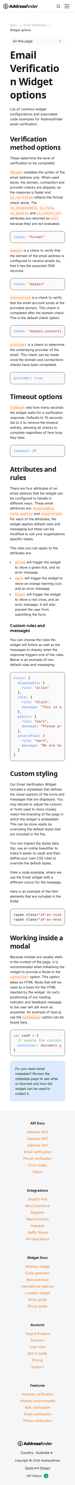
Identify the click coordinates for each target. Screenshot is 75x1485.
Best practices (37, 1280)
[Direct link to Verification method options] (6, 143)
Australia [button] (42, 1453)
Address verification (37, 1394)
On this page (22, 41)
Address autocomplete (37, 1401)
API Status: (34, 1476)
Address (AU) (37, 1132)
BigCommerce (37, 1219)
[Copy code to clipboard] (61, 234)
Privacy (45, 1468)
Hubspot (37, 1226)
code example (33, 872)
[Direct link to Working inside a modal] (6, 942)
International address (37, 1286)
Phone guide (37, 1306)
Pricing (37, 1360)
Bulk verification (37, 1407)
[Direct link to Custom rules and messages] (6, 628)
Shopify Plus (37, 1199)
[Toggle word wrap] (53, 329)
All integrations (37, 1239)
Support (37, 1367)
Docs (13, 25)
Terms (29, 1468)
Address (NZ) (37, 1139)
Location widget (37, 1293)
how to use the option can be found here (37, 1017)
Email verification (37, 1152)
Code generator (37, 1273)
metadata (22, 1079)
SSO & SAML (38, 1353)
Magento (37, 1212)
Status (37, 1172)
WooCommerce (37, 1206)
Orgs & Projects (37, 1334)
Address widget (37, 1266)
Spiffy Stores (38, 1232)
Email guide (37, 1299)
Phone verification (37, 1158)
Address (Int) (38, 1145)
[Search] (58, 6)
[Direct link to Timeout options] (6, 397)
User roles (38, 1347)
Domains (37, 1340)
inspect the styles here (41, 843)
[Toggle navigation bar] (67, 6)
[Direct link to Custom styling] (6, 774)
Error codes (37, 1165)
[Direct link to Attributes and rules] (6, 474)
